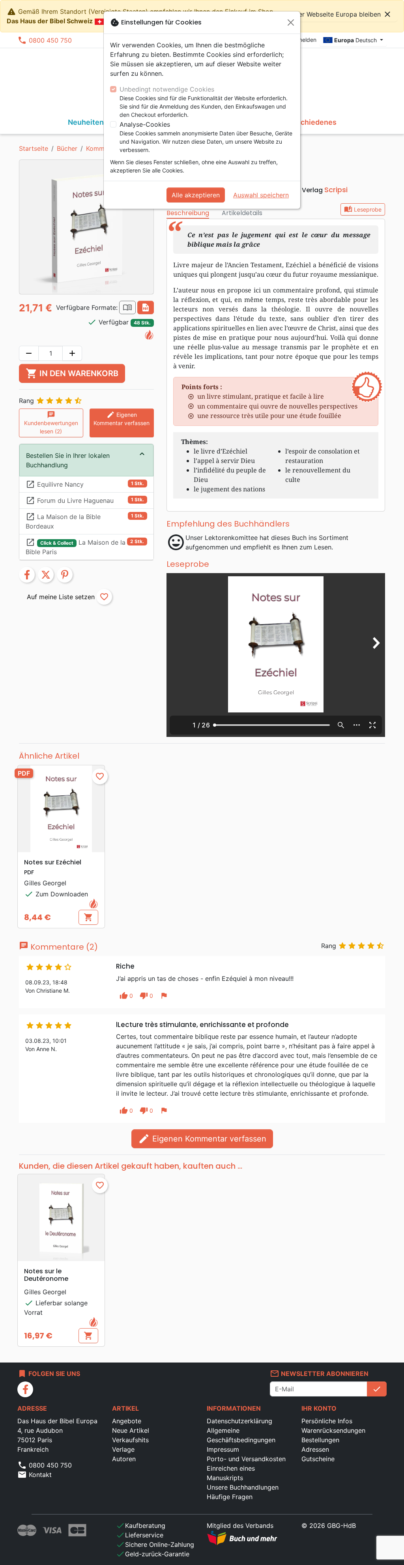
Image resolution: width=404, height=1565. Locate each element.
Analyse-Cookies (145, 124)
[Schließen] (290, 22)
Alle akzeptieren (196, 195)
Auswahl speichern (261, 195)
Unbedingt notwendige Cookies (167, 89)
